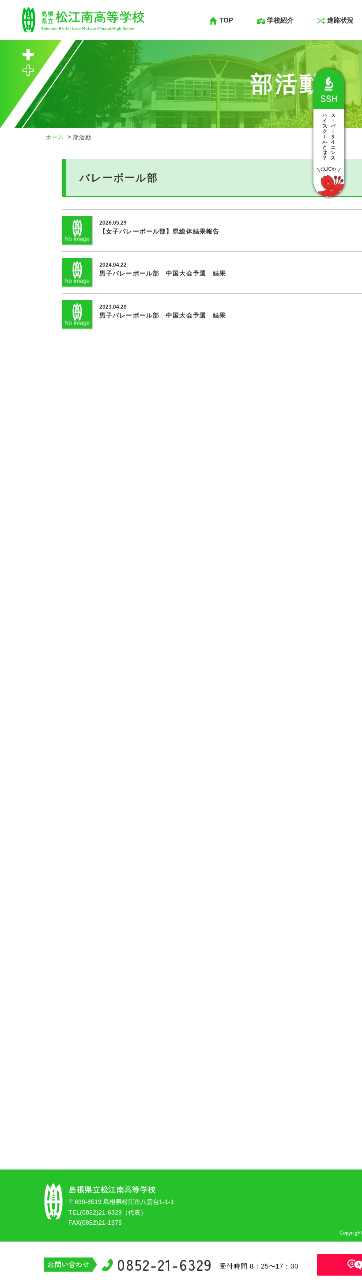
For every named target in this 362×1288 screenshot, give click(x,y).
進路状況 (340, 20)
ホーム (54, 137)
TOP (226, 20)
